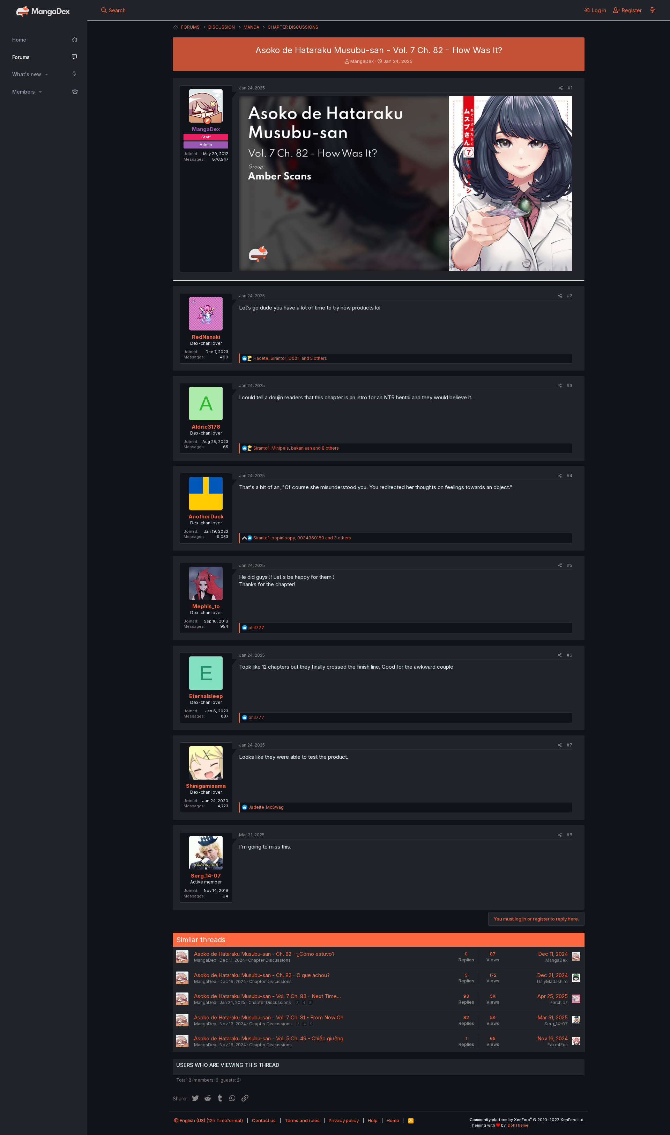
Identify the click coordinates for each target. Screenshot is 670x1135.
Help (373, 1120)
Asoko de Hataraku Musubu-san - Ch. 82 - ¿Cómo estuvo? (264, 954)
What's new (26, 74)
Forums (21, 57)
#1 (570, 87)
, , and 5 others (290, 358)
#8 (569, 834)
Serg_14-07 (206, 875)
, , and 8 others (296, 448)
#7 (569, 745)
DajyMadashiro (552, 981)
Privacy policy (344, 1120)
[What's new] (652, 10)
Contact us (264, 1120)
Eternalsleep (206, 696)
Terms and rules (302, 1120)
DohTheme (518, 1125)
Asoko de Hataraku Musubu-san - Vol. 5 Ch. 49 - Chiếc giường (268, 1038)
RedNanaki (206, 337)
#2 (569, 295)
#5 (569, 565)
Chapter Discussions (269, 960)
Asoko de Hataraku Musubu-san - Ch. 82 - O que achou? (262, 975)
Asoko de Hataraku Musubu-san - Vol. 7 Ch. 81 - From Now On (268, 1017)
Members (23, 92)
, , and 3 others (302, 537)
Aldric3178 (206, 426)
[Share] (561, 88)
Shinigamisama (206, 786)
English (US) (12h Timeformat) (211, 1120)
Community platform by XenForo (527, 1119)
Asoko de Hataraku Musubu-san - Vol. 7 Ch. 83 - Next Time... (267, 996)
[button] (46, 74)
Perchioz (559, 1002)
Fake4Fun (558, 1044)
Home (19, 40)
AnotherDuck (206, 516)
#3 (569, 385)
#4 (569, 475)
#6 (569, 655)
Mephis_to (206, 606)
